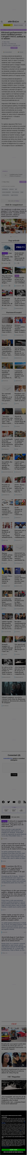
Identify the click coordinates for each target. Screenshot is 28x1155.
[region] (13, 1132)
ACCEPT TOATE (13, 1149)
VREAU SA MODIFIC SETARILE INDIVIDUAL (13, 1152)
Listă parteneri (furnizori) (5, 1146)
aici (20, 1130)
